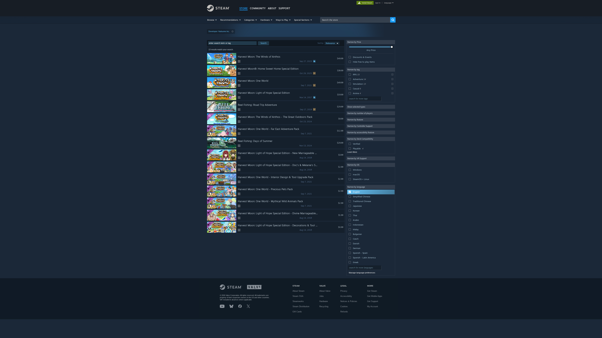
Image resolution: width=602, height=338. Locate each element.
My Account (372, 306)
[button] (212, 19)
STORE (243, 8)
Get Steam (372, 291)
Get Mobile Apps (374, 296)
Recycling (323, 306)
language (387, 3)
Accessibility (346, 296)
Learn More (352, 152)
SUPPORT (284, 8)
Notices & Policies (348, 301)
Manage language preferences (362, 273)
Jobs (321, 296)
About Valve (324, 291)
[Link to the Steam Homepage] (218, 10)
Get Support (372, 301)
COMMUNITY (258, 8)
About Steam (298, 291)
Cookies (344, 306)
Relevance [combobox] (330, 43)
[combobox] (355, 20)
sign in (377, 3)
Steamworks (298, 301)
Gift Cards (297, 311)
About (272, 8)
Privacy (343, 291)
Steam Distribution (301, 306)
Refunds (344, 311)
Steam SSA (298, 296)
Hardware (323, 301)
